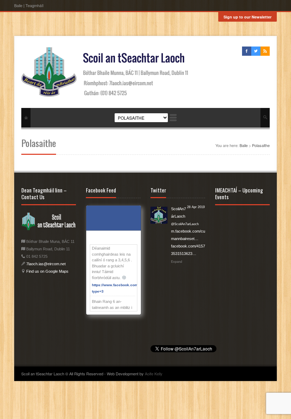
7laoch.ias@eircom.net (46, 264)
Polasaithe (261, 145)
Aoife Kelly (154, 373)
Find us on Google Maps (46, 271)
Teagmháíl (34, 5)
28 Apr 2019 (196, 207)
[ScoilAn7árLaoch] (159, 214)
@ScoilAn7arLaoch (185, 224)
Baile (18, 5)
